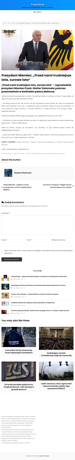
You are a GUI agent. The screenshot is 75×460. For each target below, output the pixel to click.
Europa (29, 153)
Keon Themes (44, 456)
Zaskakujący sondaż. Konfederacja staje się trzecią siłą (56, 354)
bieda (37, 153)
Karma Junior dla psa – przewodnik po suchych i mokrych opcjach (34, 294)
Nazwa (4, 240)
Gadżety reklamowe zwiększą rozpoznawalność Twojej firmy (33, 303)
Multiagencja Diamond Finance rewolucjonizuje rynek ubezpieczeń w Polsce (38, 285)
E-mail (29, 240)
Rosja (50, 153)
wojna (63, 153)
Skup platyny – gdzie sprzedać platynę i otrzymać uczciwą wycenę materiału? (39, 276)
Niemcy (45, 153)
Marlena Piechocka (22, 173)
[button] (37, 12)
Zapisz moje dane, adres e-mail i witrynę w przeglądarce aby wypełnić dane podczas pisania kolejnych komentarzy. (38, 251)
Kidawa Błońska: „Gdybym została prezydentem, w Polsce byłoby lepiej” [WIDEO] (17, 187)
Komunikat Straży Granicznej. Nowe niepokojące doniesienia (19, 351)
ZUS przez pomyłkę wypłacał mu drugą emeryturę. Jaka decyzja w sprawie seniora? (19, 387)
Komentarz (5, 213)
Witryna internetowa (58, 240)
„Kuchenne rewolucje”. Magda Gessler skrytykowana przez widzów (57, 186)
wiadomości (56, 153)
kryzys (41, 153)
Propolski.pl (37, 4)
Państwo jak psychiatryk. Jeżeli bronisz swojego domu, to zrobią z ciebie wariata (40, 311)
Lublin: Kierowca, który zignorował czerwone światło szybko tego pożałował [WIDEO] (56, 386)
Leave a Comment (18, 154)
